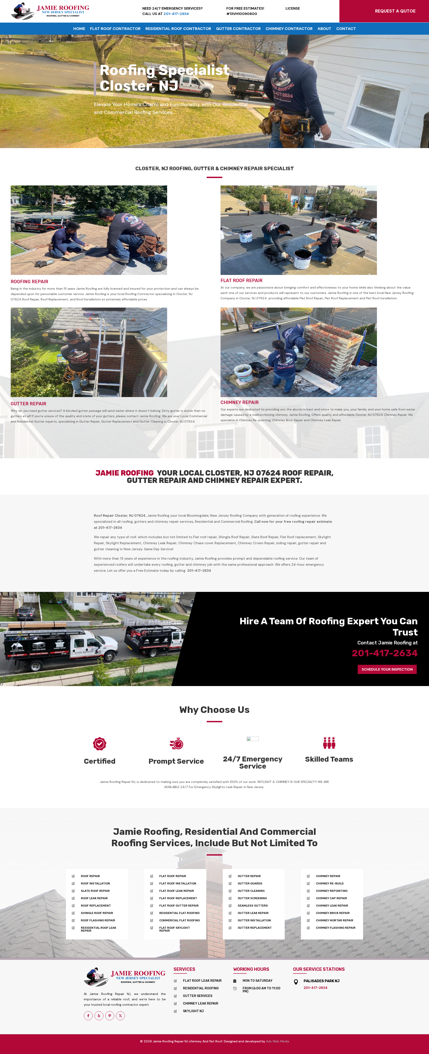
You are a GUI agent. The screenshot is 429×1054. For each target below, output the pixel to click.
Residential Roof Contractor (178, 29)
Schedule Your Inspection (387, 669)
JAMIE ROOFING (126, 473)
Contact (346, 29)
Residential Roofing (201, 988)
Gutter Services (197, 996)
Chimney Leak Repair (200, 1003)
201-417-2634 (385, 653)
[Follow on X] (120, 1015)
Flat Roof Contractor (115, 29)
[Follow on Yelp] (99, 1015)
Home (79, 29)
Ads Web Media (277, 1041)
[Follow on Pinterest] (109, 1015)
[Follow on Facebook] (88, 1015)
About (324, 29)
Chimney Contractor (289, 29)
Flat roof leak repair (202, 981)
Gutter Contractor (238, 29)
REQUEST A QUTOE (395, 11)
